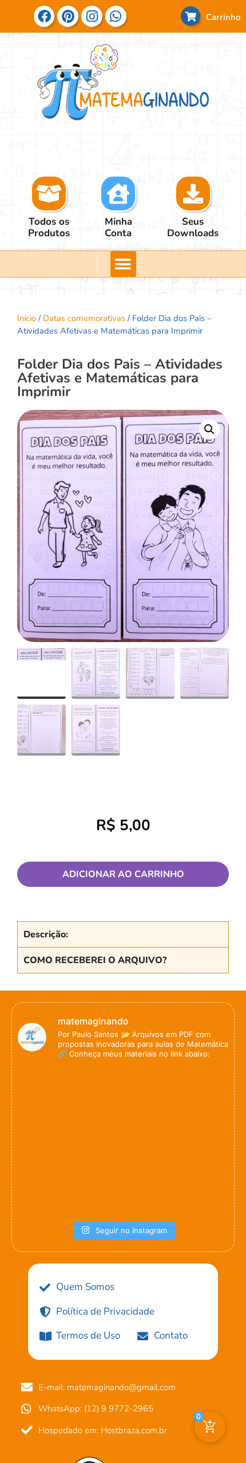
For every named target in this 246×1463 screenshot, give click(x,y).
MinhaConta (118, 227)
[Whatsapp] (32, 1433)
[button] (123, 264)
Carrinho (223, 17)
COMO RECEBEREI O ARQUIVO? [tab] (94, 960)
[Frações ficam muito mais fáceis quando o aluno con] (123, 1106)
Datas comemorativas (84, 318)
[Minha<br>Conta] (118, 193)
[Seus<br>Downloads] (192, 193)
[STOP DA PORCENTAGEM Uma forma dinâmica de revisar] (195, 1178)
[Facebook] (44, 16)
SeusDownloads (193, 227)
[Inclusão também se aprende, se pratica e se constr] (123, 1178)
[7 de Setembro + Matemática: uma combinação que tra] (51, 1178)
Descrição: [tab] (45, 934)
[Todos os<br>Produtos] (49, 193)
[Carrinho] (190, 16)
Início (26, 318)
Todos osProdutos (49, 227)
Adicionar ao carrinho (123, 874)
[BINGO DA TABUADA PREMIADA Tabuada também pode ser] (195, 1106)
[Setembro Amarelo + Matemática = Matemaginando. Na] (51, 1106)
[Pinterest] (67, 16)
